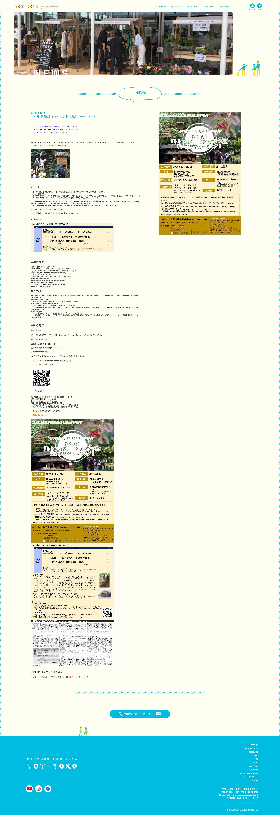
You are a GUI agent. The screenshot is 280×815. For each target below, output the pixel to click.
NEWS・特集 (208, 7)
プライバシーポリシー (250, 777)
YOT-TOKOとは (161, 7)
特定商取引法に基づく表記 (249, 773)
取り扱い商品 (192, 7)
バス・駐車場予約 (252, 769)
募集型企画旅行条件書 (59, 677)
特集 (256, 759)
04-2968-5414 (232, 791)
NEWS (256, 755)
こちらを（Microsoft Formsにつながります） (51, 361)
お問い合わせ (224, 7)
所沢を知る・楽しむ (177, 7)
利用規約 (255, 780)
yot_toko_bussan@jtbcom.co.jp (242, 794)
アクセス (255, 762)
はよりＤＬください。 (79, 677)
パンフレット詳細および (40, 677)
